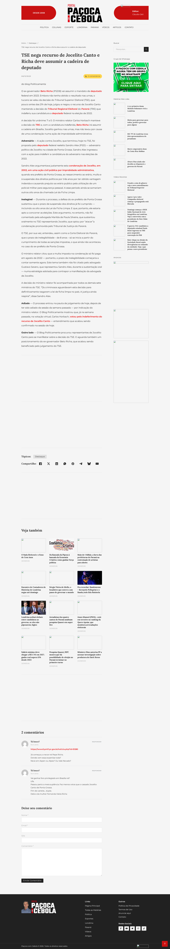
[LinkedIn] (56, 463)
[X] (48, 463)
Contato (129, 27)
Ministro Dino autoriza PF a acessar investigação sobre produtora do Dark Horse (89, 654)
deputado (96, 91)
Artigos (117, 27)
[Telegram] (81, 463)
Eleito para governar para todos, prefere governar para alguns (137, 122)
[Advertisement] (61, 378)
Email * (24, 825)
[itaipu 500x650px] (131, 284)
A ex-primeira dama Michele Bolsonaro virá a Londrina (137, 108)
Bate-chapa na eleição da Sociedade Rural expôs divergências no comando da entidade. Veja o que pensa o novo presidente (137, 244)
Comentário (27, 846)
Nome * (24, 815)
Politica (44, 27)
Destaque (32, 43)
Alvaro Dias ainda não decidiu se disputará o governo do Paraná (136, 164)
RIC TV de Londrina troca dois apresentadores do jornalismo (137, 136)
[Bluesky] (89, 463)
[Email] (97, 463)
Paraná (95, 27)
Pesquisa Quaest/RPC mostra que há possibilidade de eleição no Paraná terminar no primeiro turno (61, 657)
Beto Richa (46, 91)
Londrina (82, 27)
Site (23, 836)
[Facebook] (40, 463)
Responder (96, 742)
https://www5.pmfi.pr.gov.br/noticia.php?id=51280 (54, 749)
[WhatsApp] (64, 463)
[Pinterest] (73, 463)
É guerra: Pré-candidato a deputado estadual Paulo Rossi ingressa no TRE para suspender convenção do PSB (137, 230)
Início (23, 43)
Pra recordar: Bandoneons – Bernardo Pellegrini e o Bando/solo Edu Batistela (89, 589)
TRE (38, 124)
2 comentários (94, 76)
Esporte (69, 27)
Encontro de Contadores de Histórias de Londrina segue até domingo (33, 589)
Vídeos (105, 27)
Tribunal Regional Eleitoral (62, 108)
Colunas (56, 27)
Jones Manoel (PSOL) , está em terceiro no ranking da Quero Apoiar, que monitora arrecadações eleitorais (89, 622)
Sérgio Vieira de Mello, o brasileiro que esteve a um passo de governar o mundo (61, 589)
